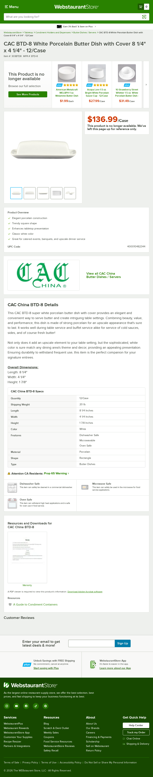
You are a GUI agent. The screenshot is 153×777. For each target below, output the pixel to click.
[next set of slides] (146, 84)
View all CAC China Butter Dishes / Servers (103, 275)
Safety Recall (51, 750)
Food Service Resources (58, 741)
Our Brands (92, 728)
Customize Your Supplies (18, 737)
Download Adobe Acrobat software (85, 591)
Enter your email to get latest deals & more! (41, 643)
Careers (90, 732)
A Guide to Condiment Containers (46, 604)
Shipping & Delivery (138, 743)
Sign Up (122, 643)
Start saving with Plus (46, 668)
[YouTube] (16, 706)
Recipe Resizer (12, 741)
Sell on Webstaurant (97, 746)
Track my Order (136, 732)
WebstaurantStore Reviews (59, 746)
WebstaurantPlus (13, 723)
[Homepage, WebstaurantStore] (76, 7)
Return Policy (93, 750)
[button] (16, 193)
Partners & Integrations (17, 746)
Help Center (136, 725)
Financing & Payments (99, 737)
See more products (28, 94)
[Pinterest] (46, 706)
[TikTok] (36, 706)
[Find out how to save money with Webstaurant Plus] (59, 85)
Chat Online (133, 738)
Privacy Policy (30, 762)
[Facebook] (26, 706)
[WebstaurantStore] (50, 685)
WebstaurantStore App (17, 732)
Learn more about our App (115, 668)
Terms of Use (49, 762)
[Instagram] (7, 706)
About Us (91, 723)
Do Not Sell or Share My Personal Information (111, 762)
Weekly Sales (51, 732)
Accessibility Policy (70, 762)
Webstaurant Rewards (16, 728)
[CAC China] (43, 275)
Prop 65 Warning (55, 473)
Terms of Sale (11, 762)
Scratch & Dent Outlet (56, 728)
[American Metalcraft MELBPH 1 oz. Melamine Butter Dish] (67, 84)
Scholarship (92, 741)
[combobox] (76, 17)
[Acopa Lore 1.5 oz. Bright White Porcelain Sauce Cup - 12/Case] (97, 84)
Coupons (49, 737)
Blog (46, 723)
